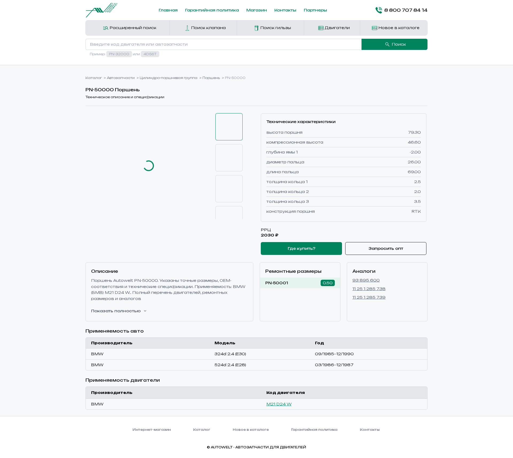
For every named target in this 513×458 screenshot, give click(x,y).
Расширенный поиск (132, 27)
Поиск (399, 44)
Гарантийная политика (212, 10)
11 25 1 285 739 (369, 297)
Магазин (256, 10)
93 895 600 (366, 280)
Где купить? (301, 248)
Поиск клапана (208, 27)
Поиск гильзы (275, 27)
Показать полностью (116, 311)
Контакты (285, 10)
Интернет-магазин (152, 430)
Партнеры (315, 10)
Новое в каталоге (398, 27)
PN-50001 (276, 283)
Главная (168, 10)
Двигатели (337, 27)
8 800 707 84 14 (406, 10)
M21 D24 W (279, 404)
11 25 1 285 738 (369, 288)
